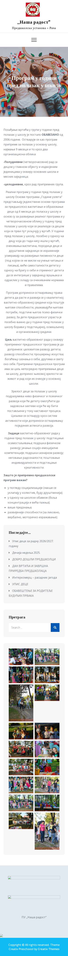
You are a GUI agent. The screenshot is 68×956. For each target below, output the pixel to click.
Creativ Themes (48, 949)
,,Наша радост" (33, 22)
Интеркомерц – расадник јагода (34, 577)
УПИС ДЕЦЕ (20, 584)
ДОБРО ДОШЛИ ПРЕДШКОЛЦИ (34, 559)
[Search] (55, 627)
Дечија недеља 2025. (26, 553)
